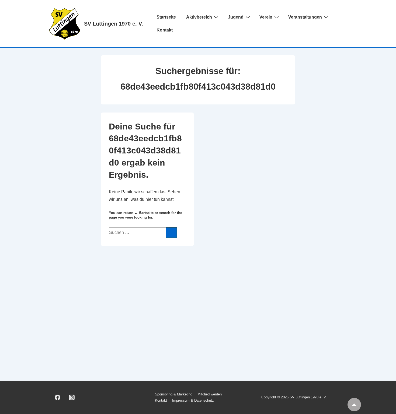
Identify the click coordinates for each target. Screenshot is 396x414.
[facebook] (58, 397)
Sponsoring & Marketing (173, 394)
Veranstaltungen (305, 17)
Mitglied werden (209, 394)
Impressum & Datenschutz (193, 400)
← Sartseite (144, 213)
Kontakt (165, 30)
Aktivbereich (199, 17)
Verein (265, 17)
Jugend (236, 17)
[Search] (171, 232)
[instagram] (72, 397)
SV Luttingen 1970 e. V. (113, 24)
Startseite (166, 17)
